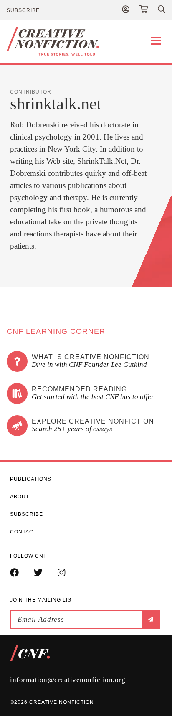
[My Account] (125, 10)
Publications (30, 479)
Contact (23, 532)
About (19, 497)
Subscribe (23, 10)
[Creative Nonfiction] (86, 41)
